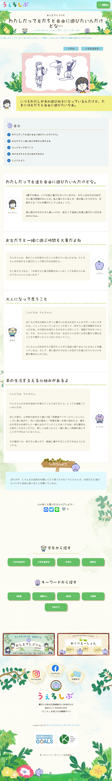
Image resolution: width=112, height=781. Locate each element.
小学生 (70, 49)
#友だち (56, 607)
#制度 (93, 596)
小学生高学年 (92, 49)
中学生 (68, 562)
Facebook (55, 673)
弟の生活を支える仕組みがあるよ (28, 154)
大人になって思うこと (22, 147)
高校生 (93, 562)
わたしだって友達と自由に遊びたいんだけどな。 (35, 135)
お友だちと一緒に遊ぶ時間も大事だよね (31, 141)
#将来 (68, 596)
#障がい (43, 596)
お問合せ (76, 679)
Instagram (36, 679)
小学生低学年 (19, 562)
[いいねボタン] (64, 509)
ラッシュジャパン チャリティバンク (62, 725)
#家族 (19, 596)
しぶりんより (18, 160)
